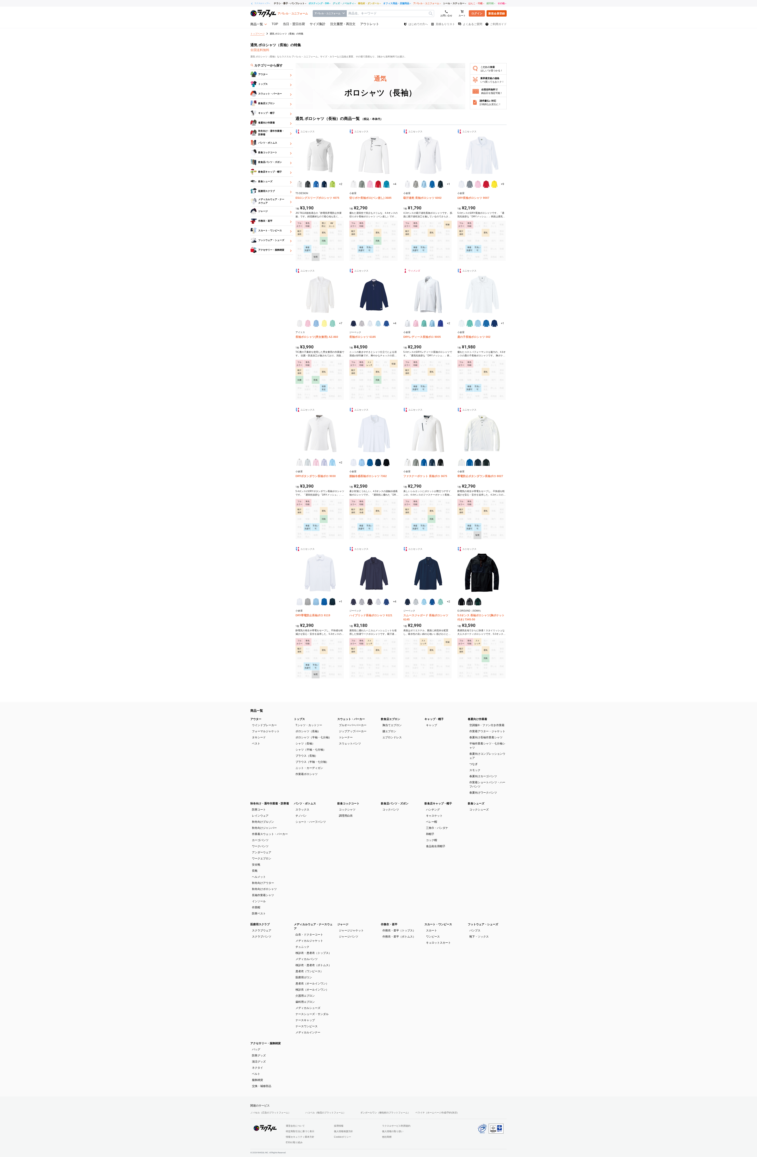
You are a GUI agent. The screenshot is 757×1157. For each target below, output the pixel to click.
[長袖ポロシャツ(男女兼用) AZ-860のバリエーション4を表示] (324, 323)
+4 (394, 184)
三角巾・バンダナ (437, 827)
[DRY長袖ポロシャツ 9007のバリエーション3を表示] (478, 184)
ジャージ (342, 924)
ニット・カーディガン (309, 767)
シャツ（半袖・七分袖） (311, 749)
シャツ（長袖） (305, 743)
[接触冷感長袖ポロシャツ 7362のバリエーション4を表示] (378, 462)
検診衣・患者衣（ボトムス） (313, 965)
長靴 (254, 870)
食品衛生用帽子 (435, 846)
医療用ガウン (304, 977)
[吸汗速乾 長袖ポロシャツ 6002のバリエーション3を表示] (424, 184)
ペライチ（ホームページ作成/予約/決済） (437, 1112)
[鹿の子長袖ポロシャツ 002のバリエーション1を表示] (461, 323)
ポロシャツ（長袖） (308, 731)
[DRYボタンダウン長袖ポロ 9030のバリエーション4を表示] (324, 462)
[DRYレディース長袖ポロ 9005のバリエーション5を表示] (440, 323)
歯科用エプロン (305, 1001)
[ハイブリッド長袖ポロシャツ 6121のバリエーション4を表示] (378, 602)
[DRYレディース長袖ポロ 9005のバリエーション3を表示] (424, 323)
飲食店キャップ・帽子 (438, 803)
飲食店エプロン (390, 719)
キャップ (431, 725)
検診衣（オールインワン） (312, 989)
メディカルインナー (308, 1032)
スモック (474, 770)
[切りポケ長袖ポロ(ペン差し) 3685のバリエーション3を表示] (370, 184)
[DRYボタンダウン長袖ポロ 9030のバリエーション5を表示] (332, 462)
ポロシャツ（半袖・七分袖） (313, 737)
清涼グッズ (259, 1061)
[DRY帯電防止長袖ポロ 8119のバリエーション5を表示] (332, 602)
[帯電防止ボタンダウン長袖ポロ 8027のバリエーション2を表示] (470, 462)
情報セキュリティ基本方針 (300, 1137)
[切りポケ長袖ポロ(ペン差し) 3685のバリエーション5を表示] (386, 184)
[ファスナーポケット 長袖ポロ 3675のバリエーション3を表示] (424, 462)
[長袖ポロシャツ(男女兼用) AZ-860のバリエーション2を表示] (308, 323)
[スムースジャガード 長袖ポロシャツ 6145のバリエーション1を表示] (407, 602)
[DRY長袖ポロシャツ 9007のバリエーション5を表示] (494, 184)
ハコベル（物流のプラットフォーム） (325, 1112)
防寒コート (259, 809)
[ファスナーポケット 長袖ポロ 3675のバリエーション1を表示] (407, 462)
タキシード (259, 737)
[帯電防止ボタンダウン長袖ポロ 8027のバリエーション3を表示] (478, 462)
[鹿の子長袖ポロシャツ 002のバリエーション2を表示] (470, 323)
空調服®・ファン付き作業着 (486, 725)
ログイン (476, 13)
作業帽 (256, 907)
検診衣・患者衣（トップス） (313, 952)
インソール (259, 901)
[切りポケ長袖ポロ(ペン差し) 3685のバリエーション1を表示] (353, 184)
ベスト (256, 743)
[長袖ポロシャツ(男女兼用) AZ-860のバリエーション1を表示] (300, 323)
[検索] (430, 13)
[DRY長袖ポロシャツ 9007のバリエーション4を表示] (486, 184)
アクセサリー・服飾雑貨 (265, 1043)
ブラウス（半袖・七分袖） (312, 761)
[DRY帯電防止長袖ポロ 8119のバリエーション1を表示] (300, 602)
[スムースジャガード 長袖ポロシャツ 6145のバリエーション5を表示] (440, 602)
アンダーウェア (261, 852)
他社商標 (387, 1137)
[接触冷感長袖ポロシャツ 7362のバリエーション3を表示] (370, 462)
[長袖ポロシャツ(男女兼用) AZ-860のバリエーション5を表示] (332, 323)
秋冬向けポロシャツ (264, 889)
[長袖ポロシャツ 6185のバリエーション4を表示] (378, 323)
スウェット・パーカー (351, 719)
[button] (258, 24)
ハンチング (433, 809)
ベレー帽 (431, 821)
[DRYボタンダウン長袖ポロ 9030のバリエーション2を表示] (308, 462)
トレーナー (346, 737)
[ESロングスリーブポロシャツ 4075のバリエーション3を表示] (316, 184)
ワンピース (433, 936)
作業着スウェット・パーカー (270, 834)
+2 (340, 184)
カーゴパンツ (260, 840)
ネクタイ (257, 1067)
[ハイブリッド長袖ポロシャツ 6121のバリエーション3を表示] (370, 602)
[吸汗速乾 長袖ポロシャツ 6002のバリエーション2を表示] (416, 184)
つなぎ (473, 764)
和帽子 (430, 834)
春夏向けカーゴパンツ (483, 776)
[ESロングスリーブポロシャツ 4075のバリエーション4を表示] (324, 184)
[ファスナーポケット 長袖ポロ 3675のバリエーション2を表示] (416, 462)
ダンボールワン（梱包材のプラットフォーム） (385, 1112)
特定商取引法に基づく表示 (300, 1131)
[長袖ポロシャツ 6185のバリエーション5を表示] (386, 323)
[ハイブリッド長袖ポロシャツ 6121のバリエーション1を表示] (353, 602)
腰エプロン (389, 731)
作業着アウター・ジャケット (487, 731)
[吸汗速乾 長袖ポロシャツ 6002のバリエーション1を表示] (407, 184)
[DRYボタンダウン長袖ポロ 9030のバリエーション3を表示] (316, 462)
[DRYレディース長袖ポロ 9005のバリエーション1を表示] (407, 323)
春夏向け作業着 (477, 719)
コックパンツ (390, 809)
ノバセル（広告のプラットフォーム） (270, 1112)
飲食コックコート (348, 803)
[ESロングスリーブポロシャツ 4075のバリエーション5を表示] (332, 184)
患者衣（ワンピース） (309, 971)
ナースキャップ (305, 1020)
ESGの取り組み (294, 1142)
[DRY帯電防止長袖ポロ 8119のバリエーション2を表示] (308, 602)
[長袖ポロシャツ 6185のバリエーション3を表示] (370, 323)
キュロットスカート (438, 942)
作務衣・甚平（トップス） (399, 930)
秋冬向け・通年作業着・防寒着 (269, 803)
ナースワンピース (307, 1026)
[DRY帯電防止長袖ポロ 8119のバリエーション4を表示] (324, 602)
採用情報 (338, 1125)
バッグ (256, 1049)
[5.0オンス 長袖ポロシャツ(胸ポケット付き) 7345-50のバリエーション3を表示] (478, 602)
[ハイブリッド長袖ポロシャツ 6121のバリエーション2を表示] (362, 602)
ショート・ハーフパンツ (311, 821)
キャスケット (434, 815)
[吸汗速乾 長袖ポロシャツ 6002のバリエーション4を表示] (432, 184)
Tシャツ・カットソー (309, 725)
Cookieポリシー (342, 1137)
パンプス (474, 930)
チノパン (301, 815)
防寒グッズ (259, 1055)
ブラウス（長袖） (307, 755)
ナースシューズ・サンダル (312, 1014)
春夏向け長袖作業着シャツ (485, 737)
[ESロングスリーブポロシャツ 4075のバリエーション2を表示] (308, 184)
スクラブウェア (261, 930)
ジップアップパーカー (352, 731)
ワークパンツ (260, 846)
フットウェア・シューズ (483, 924)
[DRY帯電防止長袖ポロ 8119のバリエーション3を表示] (316, 602)
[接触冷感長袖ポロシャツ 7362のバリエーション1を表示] (353, 462)
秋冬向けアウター (263, 882)
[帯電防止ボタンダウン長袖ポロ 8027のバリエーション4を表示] (486, 462)
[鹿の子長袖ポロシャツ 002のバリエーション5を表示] (494, 323)
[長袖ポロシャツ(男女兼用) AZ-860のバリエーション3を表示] (316, 323)
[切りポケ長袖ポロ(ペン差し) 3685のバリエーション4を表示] (378, 184)
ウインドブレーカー (264, 725)
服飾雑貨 (257, 1079)
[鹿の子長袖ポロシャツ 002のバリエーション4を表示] (486, 323)
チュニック (302, 946)
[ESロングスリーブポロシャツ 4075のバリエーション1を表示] (300, 184)
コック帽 (431, 840)
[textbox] (390, 13)
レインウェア (260, 815)
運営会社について (295, 1125)
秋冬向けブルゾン (263, 821)
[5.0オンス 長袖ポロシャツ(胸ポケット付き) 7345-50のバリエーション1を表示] (461, 602)
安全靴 (256, 864)
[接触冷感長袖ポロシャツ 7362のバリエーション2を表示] (362, 462)
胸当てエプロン (392, 725)
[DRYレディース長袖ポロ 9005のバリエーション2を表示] (416, 323)
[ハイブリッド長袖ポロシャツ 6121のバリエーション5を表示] (386, 602)
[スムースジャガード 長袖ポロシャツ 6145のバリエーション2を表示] (416, 602)
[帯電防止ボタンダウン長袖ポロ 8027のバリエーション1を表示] (461, 462)
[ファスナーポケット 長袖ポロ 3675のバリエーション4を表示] (432, 462)
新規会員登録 (496, 13)
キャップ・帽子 (434, 719)
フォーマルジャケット (266, 731)
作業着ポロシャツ (307, 774)
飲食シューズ (476, 803)
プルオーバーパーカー (352, 725)
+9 (502, 184)
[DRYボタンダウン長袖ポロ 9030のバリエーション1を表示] (300, 462)
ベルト (256, 1073)
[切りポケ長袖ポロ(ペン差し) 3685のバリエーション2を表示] (362, 184)
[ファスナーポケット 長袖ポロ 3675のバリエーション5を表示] (440, 462)
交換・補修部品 (261, 1086)
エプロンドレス (392, 737)
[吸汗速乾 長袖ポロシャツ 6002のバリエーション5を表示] (440, 184)
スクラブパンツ (261, 936)
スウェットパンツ (350, 743)
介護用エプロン (305, 995)
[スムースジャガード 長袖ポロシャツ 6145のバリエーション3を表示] (424, 602)
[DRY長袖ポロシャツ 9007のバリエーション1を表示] (461, 184)
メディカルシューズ (308, 1007)
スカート (431, 930)
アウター (255, 719)
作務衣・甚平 (389, 924)
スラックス (302, 809)
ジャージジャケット (351, 930)
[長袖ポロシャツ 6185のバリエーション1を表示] (353, 323)
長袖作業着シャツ (263, 895)
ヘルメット (259, 876)
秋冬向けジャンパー (264, 827)
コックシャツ (347, 809)
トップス (299, 719)
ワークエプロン (261, 858)
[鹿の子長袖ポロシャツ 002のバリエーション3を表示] (478, 323)
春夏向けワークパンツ (483, 792)
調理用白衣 (346, 815)
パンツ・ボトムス (305, 803)
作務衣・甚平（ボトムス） (399, 936)
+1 (448, 184)
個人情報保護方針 (343, 1131)
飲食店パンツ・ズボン (394, 803)
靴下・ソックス (479, 936)
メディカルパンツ (307, 959)
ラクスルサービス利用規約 (396, 1125)
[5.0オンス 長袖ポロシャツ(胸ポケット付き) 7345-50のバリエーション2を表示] (470, 602)
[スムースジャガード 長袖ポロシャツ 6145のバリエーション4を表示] (432, 602)
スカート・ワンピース (438, 924)
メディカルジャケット (309, 940)
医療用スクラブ (260, 924)
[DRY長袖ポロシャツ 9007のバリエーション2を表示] (470, 184)
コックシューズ (479, 809)
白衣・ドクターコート (309, 934)
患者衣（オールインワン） (312, 983)
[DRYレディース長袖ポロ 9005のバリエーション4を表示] (432, 323)
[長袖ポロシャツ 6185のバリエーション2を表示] (362, 323)
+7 (340, 323)
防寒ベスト (259, 913)
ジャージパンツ (348, 936)
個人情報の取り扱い (392, 1131)
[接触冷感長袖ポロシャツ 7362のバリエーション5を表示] (386, 462)
